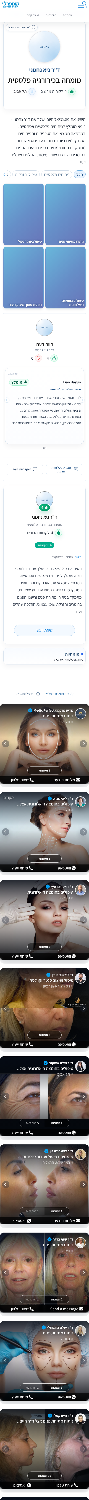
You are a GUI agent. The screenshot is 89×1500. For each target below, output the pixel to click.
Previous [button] (82, 400)
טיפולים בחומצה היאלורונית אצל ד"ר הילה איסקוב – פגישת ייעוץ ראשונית (44, 1068)
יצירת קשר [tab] (57, 557)
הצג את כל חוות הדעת (61, 469)
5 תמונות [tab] (44, 947)
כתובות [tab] (69, 557)
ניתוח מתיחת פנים (58, 715)
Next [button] (7, 400)
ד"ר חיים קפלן (63, 1416)
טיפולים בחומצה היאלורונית (50, 892)
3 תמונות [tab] (44, 1035)
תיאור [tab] (78, 557)
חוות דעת (51, 15)
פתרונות (67, 15)
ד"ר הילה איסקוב (61, 1063)
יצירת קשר (33, 15)
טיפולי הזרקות (26, 174)
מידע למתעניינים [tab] (24, 694)
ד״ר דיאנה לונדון (61, 1151)
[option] (44, 405)
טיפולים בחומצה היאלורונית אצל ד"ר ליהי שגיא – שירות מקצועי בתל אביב (44, 804)
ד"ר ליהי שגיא (63, 798)
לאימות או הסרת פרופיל (19, 27)
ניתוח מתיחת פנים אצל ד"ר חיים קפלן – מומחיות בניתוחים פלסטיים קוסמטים (44, 1421)
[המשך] (5, 743)
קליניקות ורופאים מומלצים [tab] (59, 694)
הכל (79, 174)
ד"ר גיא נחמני (44, 517)
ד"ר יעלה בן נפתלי (60, 1327)
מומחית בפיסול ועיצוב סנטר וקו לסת (44, 1156)
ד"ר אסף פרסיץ (62, 887)
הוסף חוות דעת (22, 469)
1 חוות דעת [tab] (32, 1211)
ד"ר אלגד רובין (62, 975)
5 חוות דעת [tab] (32, 1123)
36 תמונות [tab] (44, 1476)
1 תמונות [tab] (44, 770)
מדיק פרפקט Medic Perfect (53, 710)
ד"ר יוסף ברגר (63, 1239)
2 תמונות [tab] (57, 1123)
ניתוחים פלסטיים (56, 174)
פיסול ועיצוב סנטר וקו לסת (51, 980)
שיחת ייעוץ (44, 630)
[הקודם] (83, 743)
